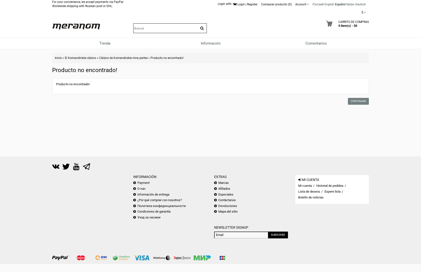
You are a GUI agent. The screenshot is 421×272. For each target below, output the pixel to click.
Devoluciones (227, 206)
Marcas (223, 183)
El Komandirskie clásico (80, 58)
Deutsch (360, 4)
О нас (141, 188)
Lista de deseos (309, 191)
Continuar (358, 101)
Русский (318, 4)
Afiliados (224, 188)
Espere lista (333, 191)
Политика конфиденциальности (161, 206)
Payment (143, 183)
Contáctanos (227, 200)
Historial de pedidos (330, 186)
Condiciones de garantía (154, 211)
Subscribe (278, 234)
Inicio (58, 58)
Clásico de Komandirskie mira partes (123, 58)
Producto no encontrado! (167, 58)
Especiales (225, 194)
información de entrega (153, 194)
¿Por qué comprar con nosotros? (159, 200)
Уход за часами (149, 217)
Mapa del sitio (228, 211)
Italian (350, 4)
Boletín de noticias (311, 197)
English (329, 4)
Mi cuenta (305, 186)
